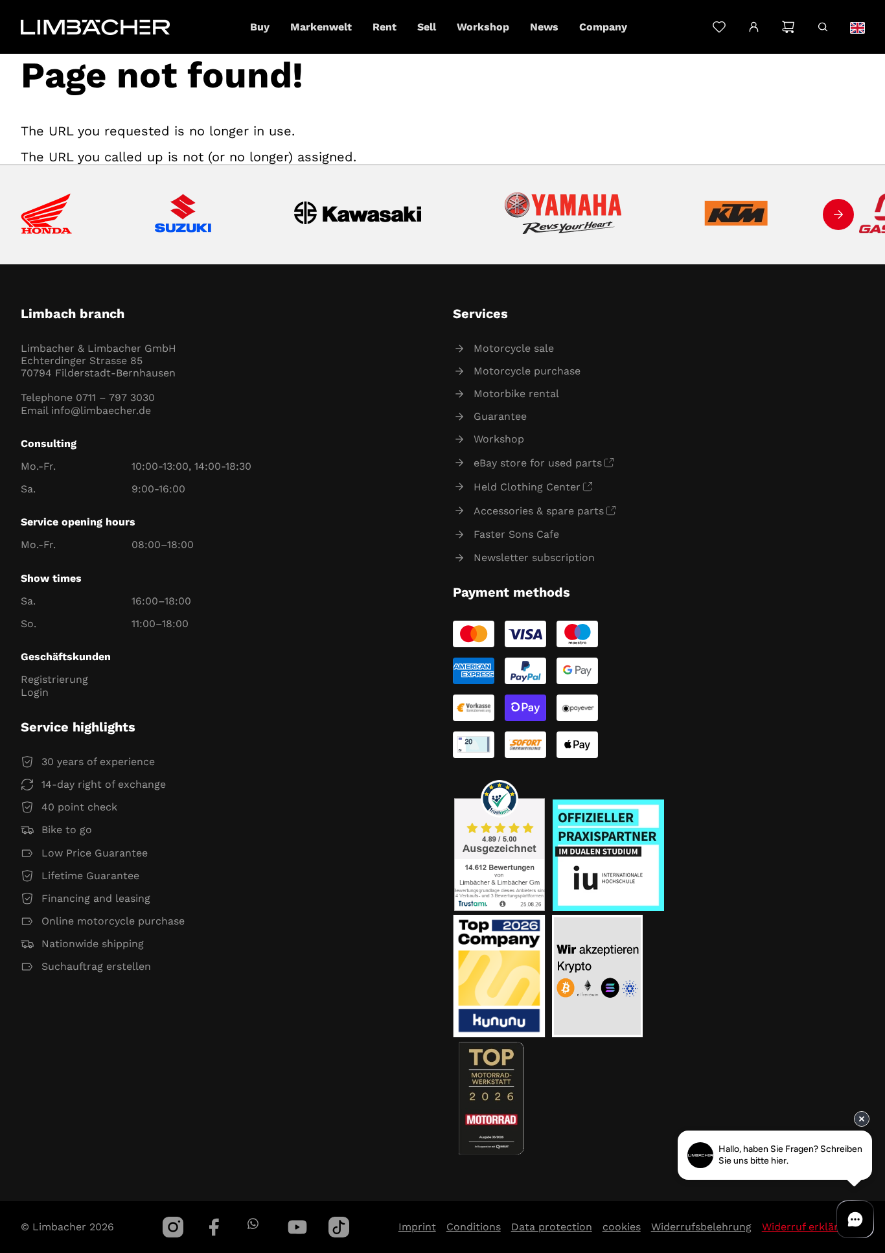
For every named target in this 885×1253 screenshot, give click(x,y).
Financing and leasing (95, 898)
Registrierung (54, 679)
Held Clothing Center (527, 487)
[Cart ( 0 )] (788, 27)
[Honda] (46, 214)
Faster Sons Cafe (516, 534)
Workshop (499, 439)
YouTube (297, 1227)
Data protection (551, 1227)
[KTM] (736, 214)
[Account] (754, 27)
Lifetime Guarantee (90, 875)
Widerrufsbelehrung (701, 1227)
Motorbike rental (516, 393)
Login (35, 692)
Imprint (417, 1227)
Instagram (173, 1227)
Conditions (473, 1227)
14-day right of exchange (103, 784)
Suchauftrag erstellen (96, 966)
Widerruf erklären (806, 1227)
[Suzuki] (183, 214)
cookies (622, 1227)
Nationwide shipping (92, 943)
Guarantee (500, 416)
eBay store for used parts (538, 463)
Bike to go (66, 829)
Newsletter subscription (534, 557)
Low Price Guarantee (94, 853)
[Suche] (822, 27)
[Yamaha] (563, 214)
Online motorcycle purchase (113, 921)
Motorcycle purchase (527, 371)
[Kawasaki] (358, 214)
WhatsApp (252, 1223)
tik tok (338, 1227)
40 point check (79, 807)
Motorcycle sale (514, 348)
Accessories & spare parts (539, 511)
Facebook (214, 1227)
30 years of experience (98, 761)
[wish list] (719, 27)
